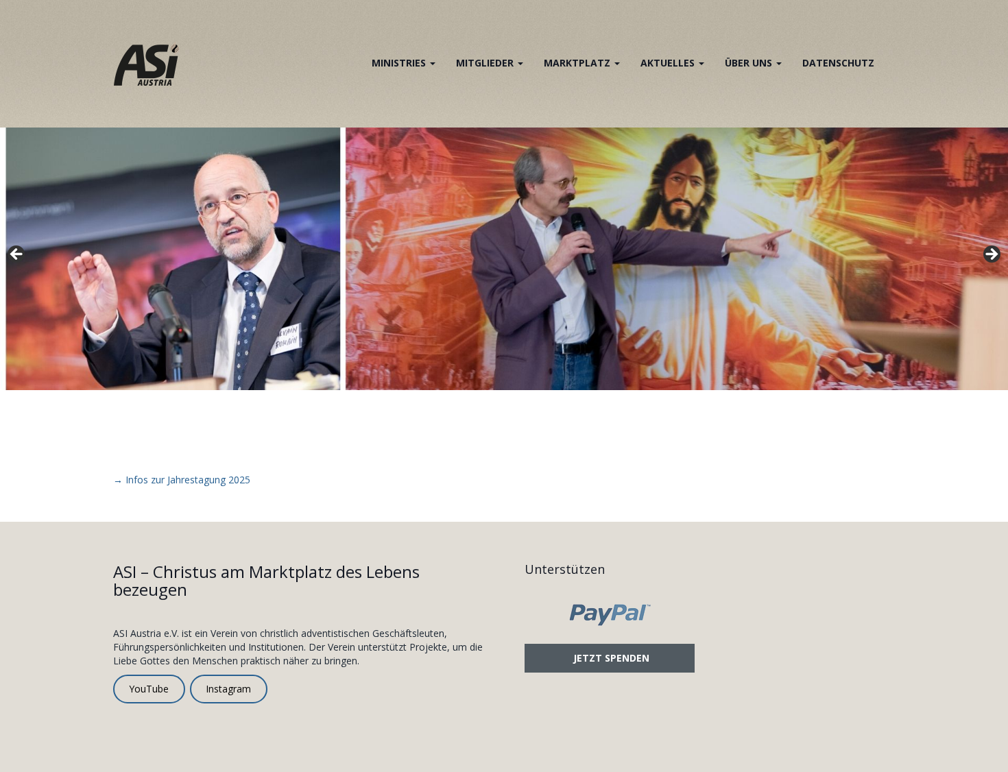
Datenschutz (838, 62)
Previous (17, 255)
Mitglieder (486, 62)
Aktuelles (668, 62)
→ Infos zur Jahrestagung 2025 (181, 479)
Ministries (400, 62)
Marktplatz (578, 62)
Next (991, 255)
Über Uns (750, 62)
